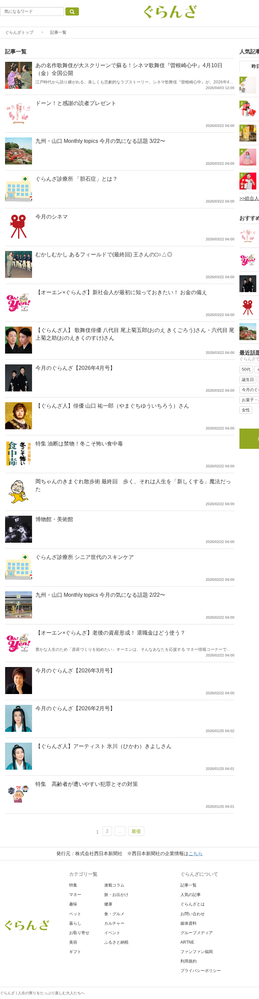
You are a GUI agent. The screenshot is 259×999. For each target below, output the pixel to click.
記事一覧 (188, 885)
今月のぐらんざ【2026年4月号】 (75, 368)
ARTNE (187, 942)
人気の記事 (190, 894)
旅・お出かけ (116, 894)
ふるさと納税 (116, 942)
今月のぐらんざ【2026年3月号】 (75, 670)
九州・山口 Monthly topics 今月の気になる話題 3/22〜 (100, 141)
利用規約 (188, 961)
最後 (136, 831)
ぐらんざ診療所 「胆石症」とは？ (76, 179)
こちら (196, 853)
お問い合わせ (192, 914)
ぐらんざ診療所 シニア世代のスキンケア (84, 557)
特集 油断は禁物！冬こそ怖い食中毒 (79, 443)
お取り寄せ (79, 932)
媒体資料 (188, 923)
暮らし (75, 923)
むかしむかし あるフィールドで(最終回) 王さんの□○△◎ (103, 254)
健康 (108, 904)
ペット (75, 914)
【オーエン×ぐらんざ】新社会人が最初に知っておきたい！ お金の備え (121, 292)
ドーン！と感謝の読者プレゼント (75, 103)
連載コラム (114, 885)
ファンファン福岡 (196, 951)
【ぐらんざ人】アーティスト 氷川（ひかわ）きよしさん (103, 746)
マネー (75, 894)
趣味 (73, 904)
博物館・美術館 (54, 519)
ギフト (75, 951)
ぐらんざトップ (19, 32)
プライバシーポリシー (200, 970)
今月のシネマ (51, 217)
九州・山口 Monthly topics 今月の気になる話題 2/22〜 (100, 595)
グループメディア (196, 932)
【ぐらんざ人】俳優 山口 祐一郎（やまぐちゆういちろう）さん (112, 406)
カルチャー (114, 923)
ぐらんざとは (192, 904)
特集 (73, 885)
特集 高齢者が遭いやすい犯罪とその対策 (86, 784)
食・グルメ (114, 914)
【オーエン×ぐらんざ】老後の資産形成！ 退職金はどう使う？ (110, 633)
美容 (73, 942)
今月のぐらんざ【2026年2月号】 (75, 708)
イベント (112, 932)
